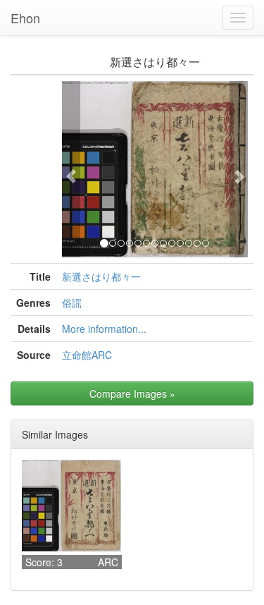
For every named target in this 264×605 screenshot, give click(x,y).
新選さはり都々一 (101, 276)
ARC (108, 562)
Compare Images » (132, 393)
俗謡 (72, 302)
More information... (104, 329)
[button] (71, 169)
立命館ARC (87, 355)
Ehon (25, 17)
